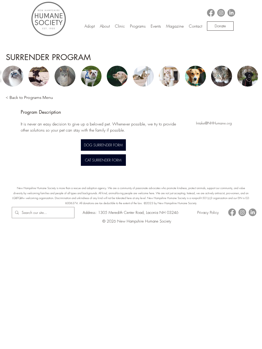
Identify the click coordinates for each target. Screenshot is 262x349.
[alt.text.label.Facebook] (211, 13)
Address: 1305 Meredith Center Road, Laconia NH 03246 (130, 212)
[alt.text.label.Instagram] (221, 13)
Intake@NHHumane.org (214, 123)
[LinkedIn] (231, 13)
